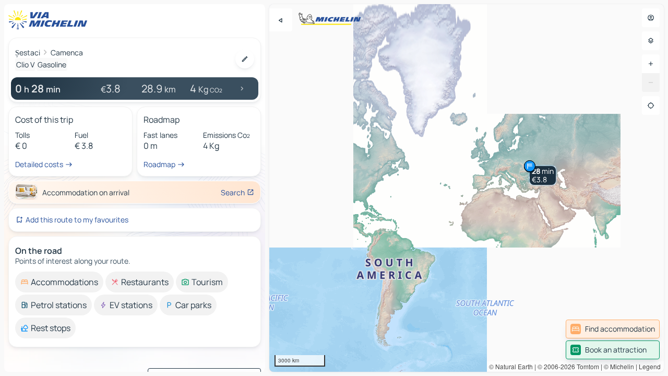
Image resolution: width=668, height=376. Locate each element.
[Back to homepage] (50, 19)
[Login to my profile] (651, 17)
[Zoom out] (651, 82)
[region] (466, 188)
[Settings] (651, 40)
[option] (59, 282)
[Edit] (244, 59)
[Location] (651, 105)
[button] (543, 175)
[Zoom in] (651, 63)
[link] (613, 329)
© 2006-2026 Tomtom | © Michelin (586, 366)
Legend (650, 366)
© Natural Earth (511, 366)
